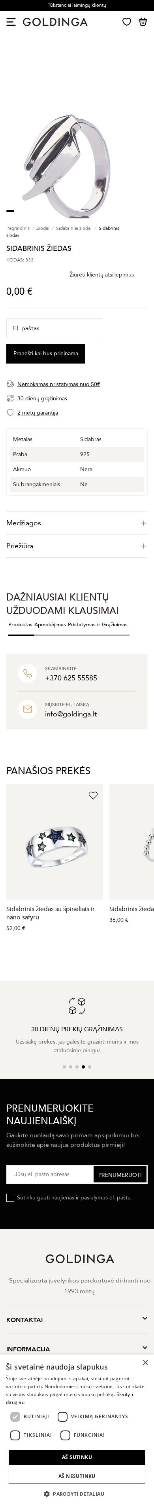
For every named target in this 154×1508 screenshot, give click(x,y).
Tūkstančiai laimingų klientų (77, 5)
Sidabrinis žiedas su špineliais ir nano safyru (50, 913)
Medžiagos (23, 523)
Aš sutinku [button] (77, 1457)
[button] (77, 1494)
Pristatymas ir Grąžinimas (98, 624)
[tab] (77, 523)
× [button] (145, 1363)
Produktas (20, 624)
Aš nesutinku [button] (77, 1476)
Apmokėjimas (50, 624)
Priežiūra (19, 546)
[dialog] (77, 1431)
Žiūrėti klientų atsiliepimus (101, 274)
